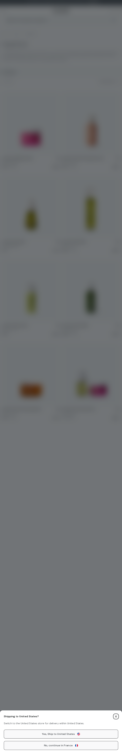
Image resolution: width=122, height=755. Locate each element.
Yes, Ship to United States (58, 734)
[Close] (116, 716)
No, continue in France (58, 745)
